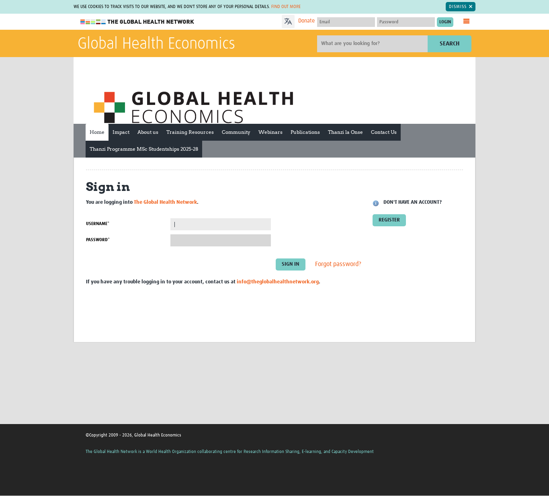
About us (147, 132)
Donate (306, 21)
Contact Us (384, 132)
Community (236, 132)
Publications (305, 132)
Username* (97, 223)
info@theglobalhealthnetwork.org (278, 282)
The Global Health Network (137, 21)
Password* (98, 240)
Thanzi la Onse (345, 132)
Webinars (270, 132)
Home (97, 132)
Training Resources (190, 132)
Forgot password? (338, 264)
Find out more (286, 6)
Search (449, 44)
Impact (121, 132)
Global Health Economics (156, 44)
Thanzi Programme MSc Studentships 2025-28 (144, 149)
